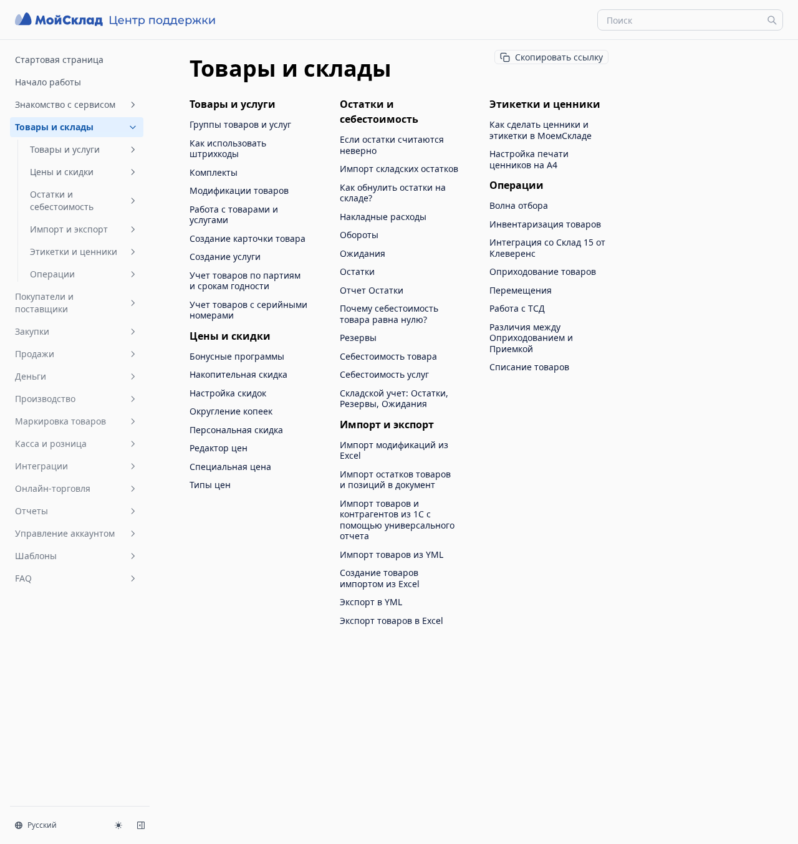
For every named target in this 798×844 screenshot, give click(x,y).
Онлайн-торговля (52, 488)
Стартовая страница (59, 59)
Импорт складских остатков (399, 169)
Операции (52, 274)
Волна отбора (518, 205)
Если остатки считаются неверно (392, 145)
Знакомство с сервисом (65, 104)
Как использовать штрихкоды (228, 149)
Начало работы (48, 82)
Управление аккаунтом (65, 533)
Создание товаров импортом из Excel (380, 578)
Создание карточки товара (247, 238)
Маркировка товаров (60, 421)
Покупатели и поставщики (44, 302)
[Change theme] (118, 825)
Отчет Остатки (371, 290)
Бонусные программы (237, 356)
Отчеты (31, 511)
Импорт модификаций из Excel (394, 450)
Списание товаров (529, 367)
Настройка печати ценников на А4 (529, 159)
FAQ (23, 578)
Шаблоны (36, 556)
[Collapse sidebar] (141, 825)
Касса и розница (51, 443)
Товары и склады (54, 127)
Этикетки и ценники (73, 251)
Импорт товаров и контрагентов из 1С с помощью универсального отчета (397, 520)
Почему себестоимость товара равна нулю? (389, 314)
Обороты (359, 235)
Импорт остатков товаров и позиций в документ (395, 480)
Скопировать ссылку (559, 57)
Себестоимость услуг (384, 374)
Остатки (357, 271)
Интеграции (41, 466)
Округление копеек (231, 411)
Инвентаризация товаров (545, 224)
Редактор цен (219, 448)
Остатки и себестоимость (62, 200)
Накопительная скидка (238, 374)
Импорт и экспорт (69, 229)
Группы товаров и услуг (240, 124)
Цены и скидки (62, 172)
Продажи (34, 354)
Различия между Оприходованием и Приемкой (531, 338)
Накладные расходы (383, 217)
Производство (45, 399)
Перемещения (520, 290)
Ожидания (362, 253)
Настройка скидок (228, 393)
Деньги (30, 376)
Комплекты (214, 172)
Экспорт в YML (371, 602)
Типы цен (210, 485)
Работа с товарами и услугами (234, 215)
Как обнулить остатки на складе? (393, 193)
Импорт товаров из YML (391, 554)
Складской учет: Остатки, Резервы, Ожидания (394, 399)
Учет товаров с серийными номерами (248, 310)
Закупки (32, 331)
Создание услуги (225, 256)
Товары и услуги (65, 149)
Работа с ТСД (517, 308)
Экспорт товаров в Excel (391, 620)
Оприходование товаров (542, 271)
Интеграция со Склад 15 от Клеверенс (547, 248)
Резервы (358, 337)
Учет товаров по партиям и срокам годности (245, 281)
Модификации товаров (239, 190)
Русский (42, 825)
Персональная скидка (236, 430)
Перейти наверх (678, 55)
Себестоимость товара (388, 356)
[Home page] (116, 19)
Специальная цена (230, 466)
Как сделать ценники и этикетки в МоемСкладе (540, 130)
